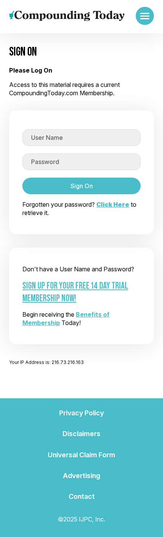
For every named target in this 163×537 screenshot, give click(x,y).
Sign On (82, 186)
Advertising (81, 476)
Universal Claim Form (81, 455)
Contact (82, 496)
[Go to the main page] (66, 16)
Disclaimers (81, 434)
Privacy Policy (81, 413)
